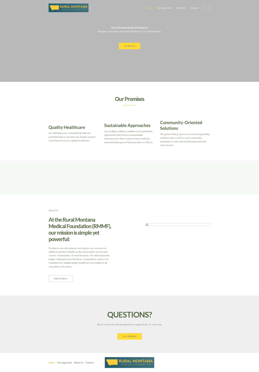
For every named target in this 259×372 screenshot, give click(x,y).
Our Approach (164, 7)
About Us (181, 7)
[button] (206, 8)
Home (150, 7)
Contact (194, 7)
